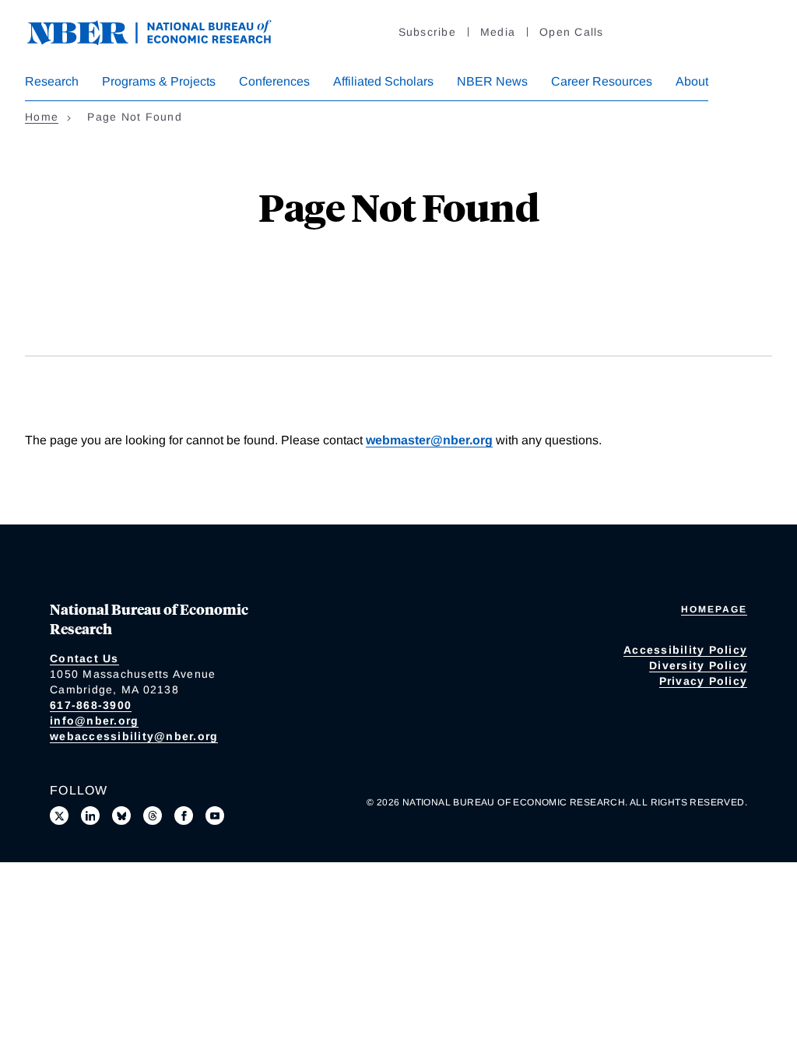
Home (41, 117)
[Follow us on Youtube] (214, 815)
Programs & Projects (159, 81)
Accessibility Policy (685, 650)
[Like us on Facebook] (183, 815)
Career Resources (601, 81)
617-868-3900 (91, 705)
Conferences (274, 81)
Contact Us (84, 658)
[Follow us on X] (59, 815)
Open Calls (571, 32)
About (692, 81)
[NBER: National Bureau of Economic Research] (162, 30)
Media (497, 32)
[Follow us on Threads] (152, 815)
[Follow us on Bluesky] (121, 815)
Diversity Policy (698, 665)
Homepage (714, 609)
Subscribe (427, 32)
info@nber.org (94, 720)
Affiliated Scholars (383, 81)
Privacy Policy (703, 681)
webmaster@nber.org (429, 440)
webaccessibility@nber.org (134, 736)
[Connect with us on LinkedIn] (90, 815)
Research (52, 81)
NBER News (492, 81)
